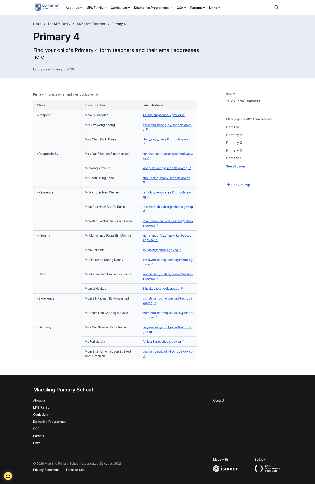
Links (36, 443)
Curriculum (40, 414)
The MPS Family (59, 24)
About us (39, 400)
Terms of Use (75, 470)
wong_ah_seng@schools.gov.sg (166, 168)
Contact (218, 400)
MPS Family (41, 407)
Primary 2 (234, 135)
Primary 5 (234, 150)
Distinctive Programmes (49, 421)
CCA (36, 429)
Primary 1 (234, 127)
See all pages (236, 166)
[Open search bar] (277, 7)
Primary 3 (234, 142)
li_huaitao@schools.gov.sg (162, 288)
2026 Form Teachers (91, 24)
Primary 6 (234, 158)
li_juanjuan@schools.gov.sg (163, 115)
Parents (38, 436)
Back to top (240, 185)
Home (37, 24)
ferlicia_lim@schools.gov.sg (163, 341)
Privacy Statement (46, 470)
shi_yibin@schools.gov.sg (162, 250)
